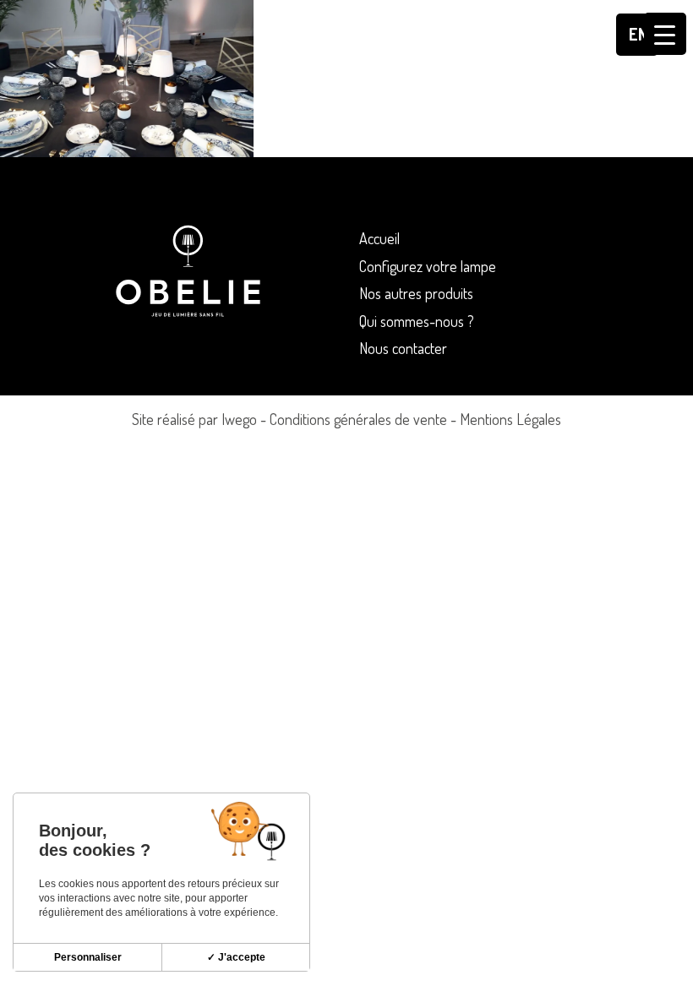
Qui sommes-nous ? (416, 321)
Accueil (379, 238)
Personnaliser (88, 957)
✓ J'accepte (236, 957)
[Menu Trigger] (665, 34)
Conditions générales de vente (358, 419)
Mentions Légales (510, 419)
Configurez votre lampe (427, 266)
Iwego (239, 419)
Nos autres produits (416, 293)
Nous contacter (403, 348)
